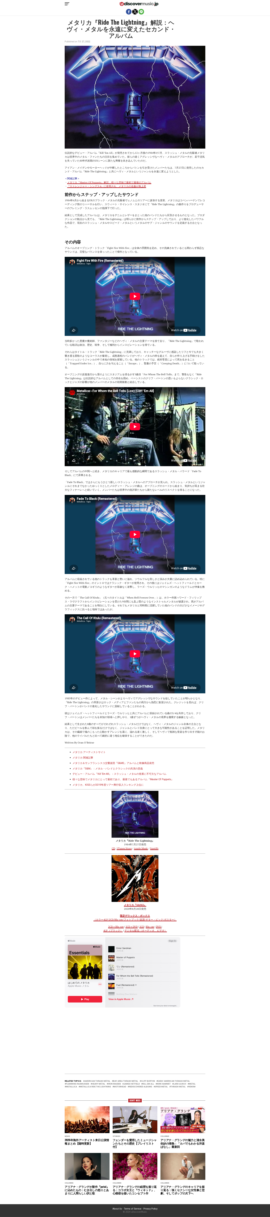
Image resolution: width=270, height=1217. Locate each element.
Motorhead (120, 1087)
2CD (141, 926)
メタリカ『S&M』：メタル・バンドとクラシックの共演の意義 (107, 768)
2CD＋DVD (131, 926)
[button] (67, 3)
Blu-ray (150, 926)
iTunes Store (124, 848)
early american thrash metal (174, 1081)
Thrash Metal (178, 1087)
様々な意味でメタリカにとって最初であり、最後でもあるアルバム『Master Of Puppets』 (123, 779)
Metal (192, 1084)
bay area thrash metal (125, 1081)
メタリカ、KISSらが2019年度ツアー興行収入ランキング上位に (108, 784)
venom (191, 1087)
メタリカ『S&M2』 (135, 905)
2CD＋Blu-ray (116, 926)
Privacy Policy (150, 1208)
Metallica (71, 1087)
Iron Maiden (114, 1084)
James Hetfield (132, 1084)
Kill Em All (148, 1084)
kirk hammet (164, 1084)
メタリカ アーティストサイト (89, 752)
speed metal (161, 1087)
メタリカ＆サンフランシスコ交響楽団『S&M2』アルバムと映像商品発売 (113, 763)
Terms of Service (132, 1208)
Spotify (154, 848)
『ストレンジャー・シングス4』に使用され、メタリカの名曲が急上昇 (106, 186)
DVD (159, 926)
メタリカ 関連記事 (82, 757)
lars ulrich (179, 1084)
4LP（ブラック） (113, 930)
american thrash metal (97, 1081)
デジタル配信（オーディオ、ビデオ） (145, 930)
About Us (117, 1208)
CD (113, 848)
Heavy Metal (98, 1084)
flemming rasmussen (77, 1084)
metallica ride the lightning (95, 1087)
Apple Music (141, 848)
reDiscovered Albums (140, 1087)
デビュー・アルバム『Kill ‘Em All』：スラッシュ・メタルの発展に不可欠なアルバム (119, 773)
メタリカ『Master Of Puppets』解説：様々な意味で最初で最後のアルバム (109, 182)
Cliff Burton (148, 1081)
